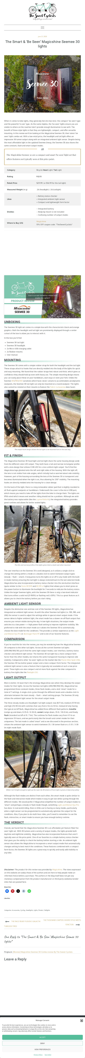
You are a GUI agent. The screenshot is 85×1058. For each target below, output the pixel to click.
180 (16, 381)
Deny (42, 1043)
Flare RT (32, 634)
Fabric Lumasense (57, 387)
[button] (82, 1020)
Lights (36, 910)
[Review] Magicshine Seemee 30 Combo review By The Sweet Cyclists (42, 952)
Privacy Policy (38, 1055)
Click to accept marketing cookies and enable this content (42, 296)
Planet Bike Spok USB (70, 660)
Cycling (22, 910)
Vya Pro (68, 805)
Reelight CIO (32, 672)
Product (40, 910)
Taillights (47, 910)
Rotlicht (42, 499)
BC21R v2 (40, 586)
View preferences (42, 1049)
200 (20, 381)
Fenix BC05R (26, 586)
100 (13, 381)
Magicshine (41, 221)
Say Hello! (48, 1055)
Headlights (29, 910)
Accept (43, 1037)
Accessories (15, 910)
